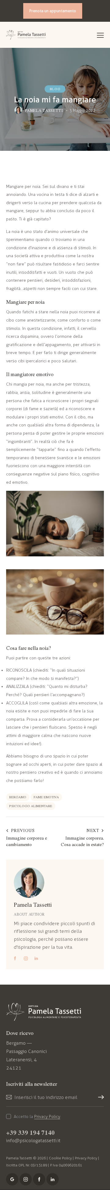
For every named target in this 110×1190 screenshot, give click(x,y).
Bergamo (17, 797)
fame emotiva (46, 797)
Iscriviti (99, 1101)
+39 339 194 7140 (30, 1132)
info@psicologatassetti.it (33, 1140)
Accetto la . (37, 1116)
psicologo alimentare (30, 805)
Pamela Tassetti (33, 904)
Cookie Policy (60, 1158)
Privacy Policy (47, 1117)
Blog (55, 88)
